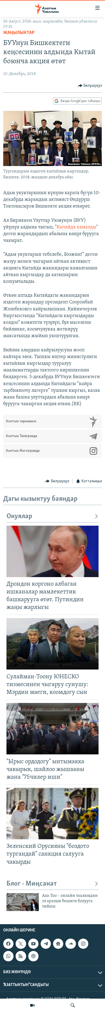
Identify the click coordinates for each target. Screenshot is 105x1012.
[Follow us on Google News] (58, 944)
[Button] (90, 85)
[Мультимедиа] (32, 1005)
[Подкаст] (33, 956)
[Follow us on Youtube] (33, 944)
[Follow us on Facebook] (8, 944)
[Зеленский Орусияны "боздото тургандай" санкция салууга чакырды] (52, 813)
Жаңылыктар (18, 33)
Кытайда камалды (76, 227)
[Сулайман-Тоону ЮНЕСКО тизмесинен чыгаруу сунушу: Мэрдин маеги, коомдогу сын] (52, 643)
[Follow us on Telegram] (46, 944)
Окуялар (19, 516)
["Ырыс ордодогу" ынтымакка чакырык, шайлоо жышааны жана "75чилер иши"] (52, 728)
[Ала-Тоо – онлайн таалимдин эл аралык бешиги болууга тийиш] (22, 902)
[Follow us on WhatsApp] (8, 956)
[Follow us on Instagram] (83, 944)
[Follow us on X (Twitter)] (21, 944)
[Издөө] (73, 1005)
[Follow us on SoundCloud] (70, 944)
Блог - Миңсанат (31, 883)
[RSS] (21, 956)
